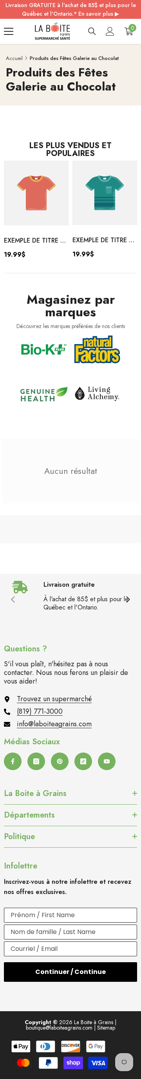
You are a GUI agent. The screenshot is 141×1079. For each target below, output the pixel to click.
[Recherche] (92, 31)
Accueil (14, 58)
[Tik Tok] (83, 761)
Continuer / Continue (70, 971)
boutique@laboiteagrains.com (59, 1028)
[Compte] (110, 31)
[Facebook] (13, 761)
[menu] (8, 31)
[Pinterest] (60, 761)
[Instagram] (36, 761)
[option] (36, 212)
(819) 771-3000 (40, 711)
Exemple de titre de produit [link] (36, 241)
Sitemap (106, 1028)
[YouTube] (107, 761)
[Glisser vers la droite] (127, 600)
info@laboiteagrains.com (54, 724)
